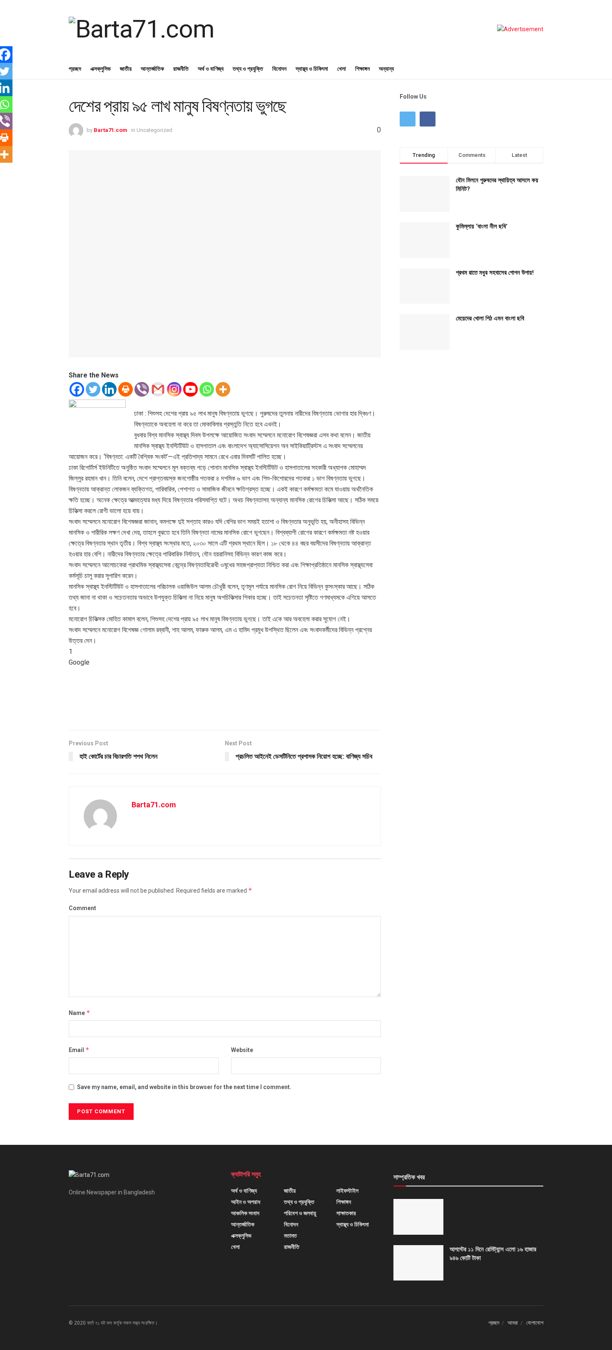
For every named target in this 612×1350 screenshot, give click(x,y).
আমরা (513, 1323)
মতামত (290, 1235)
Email (79, 1050)
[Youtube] (190, 389)
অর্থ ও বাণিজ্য (211, 68)
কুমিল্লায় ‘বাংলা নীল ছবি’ (482, 226)
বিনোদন (279, 68)
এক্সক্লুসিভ (100, 68)
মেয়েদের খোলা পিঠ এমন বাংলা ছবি (490, 318)
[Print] (125, 389)
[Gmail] (158, 389)
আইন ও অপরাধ (245, 1202)
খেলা (341, 68)
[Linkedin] (109, 389)
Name (79, 1013)
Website (242, 1050)
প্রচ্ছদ (75, 68)
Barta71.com (110, 130)
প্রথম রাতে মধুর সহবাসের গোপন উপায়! (495, 272)
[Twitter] (93, 389)
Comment (82, 908)
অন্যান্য (386, 68)
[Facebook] (77, 389)
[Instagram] (174, 389)
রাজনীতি (181, 68)
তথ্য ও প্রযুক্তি (248, 68)
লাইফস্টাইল (347, 1190)
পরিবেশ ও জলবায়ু (300, 1213)
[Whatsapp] (206, 389)
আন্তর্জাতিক (152, 68)
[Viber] (141, 389)
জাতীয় (126, 68)
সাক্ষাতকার (346, 1213)
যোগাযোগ (534, 1323)
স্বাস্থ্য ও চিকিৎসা (312, 68)
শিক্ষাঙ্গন (362, 68)
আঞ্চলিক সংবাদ (245, 1213)
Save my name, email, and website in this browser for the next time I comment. (184, 1087)
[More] (223, 389)
